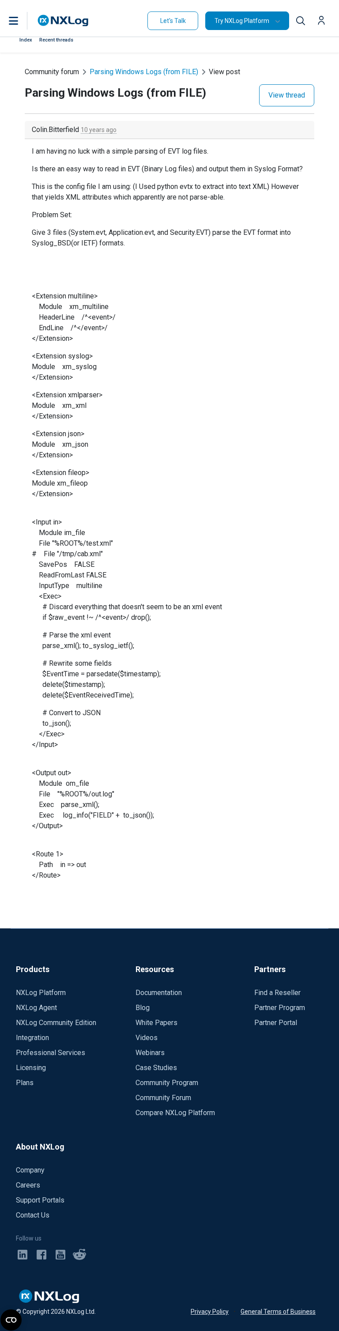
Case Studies (156, 1067)
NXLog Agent (36, 1007)
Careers (28, 1185)
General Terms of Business (278, 1311)
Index (25, 40)
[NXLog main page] (63, 20)
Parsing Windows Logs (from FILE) (144, 72)
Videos (147, 1037)
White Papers (156, 1022)
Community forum (52, 72)
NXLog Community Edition (56, 1022)
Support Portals (40, 1200)
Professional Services (50, 1052)
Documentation (159, 992)
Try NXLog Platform (242, 20)
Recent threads (56, 40)
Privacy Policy (210, 1311)
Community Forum (163, 1097)
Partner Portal (275, 1022)
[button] (22, 21)
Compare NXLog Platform (175, 1113)
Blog (143, 1007)
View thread (286, 95)
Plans (25, 1082)
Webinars (150, 1052)
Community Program (167, 1082)
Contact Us (32, 1215)
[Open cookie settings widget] (11, 1320)
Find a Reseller (277, 992)
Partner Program (279, 1007)
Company (30, 1170)
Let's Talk (173, 20)
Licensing (31, 1067)
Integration (32, 1037)
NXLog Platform (41, 992)
